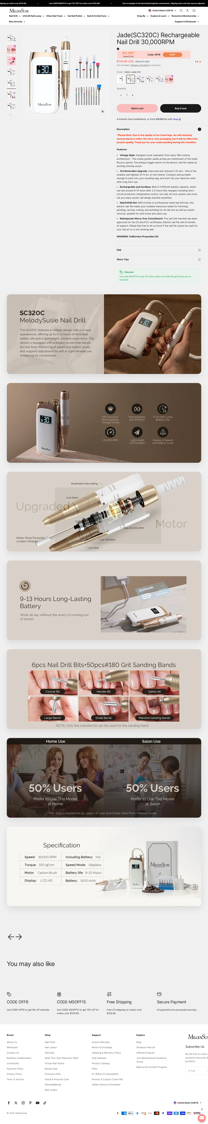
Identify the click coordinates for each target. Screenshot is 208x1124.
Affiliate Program (145, 1052)
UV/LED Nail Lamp (32, 16)
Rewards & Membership (184, 16)
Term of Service (15, 1079)
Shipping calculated (139, 65)
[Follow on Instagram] (23, 1103)
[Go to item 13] (11, 61)
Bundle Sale (51, 1068)
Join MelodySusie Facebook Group (151, 1060)
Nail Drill (13, 16)
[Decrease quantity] (121, 95)
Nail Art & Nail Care (96, 16)
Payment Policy (15, 1068)
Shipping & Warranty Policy (106, 1052)
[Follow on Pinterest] (30, 1103)
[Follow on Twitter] (16, 1103)
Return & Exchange (102, 1047)
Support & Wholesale (185, 21)
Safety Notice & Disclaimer (106, 1084)
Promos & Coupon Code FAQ (107, 1079)
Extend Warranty (101, 1042)
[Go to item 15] (11, 84)
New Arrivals (15, 21)
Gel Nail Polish (75, 16)
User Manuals (99, 1058)
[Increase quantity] (132, 95)
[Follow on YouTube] (37, 1103)
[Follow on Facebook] (9, 1103)
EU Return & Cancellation (105, 1074)
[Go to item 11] (11, 39)
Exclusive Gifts (53, 1074)
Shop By (141, 16)
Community (13, 1063)
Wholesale (12, 1047)
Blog (138, 1042)
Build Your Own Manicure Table (61, 1058)
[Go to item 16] (11, 95)
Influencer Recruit (145, 1047)
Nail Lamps (51, 1047)
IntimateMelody (53, 1084)
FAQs (94, 1068)
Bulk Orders (51, 1089)
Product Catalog (101, 1063)
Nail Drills (50, 1042)
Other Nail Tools (54, 16)
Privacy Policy (14, 1074)
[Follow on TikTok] (45, 1103)
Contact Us (13, 1052)
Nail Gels (49, 1052)
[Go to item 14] (11, 73)
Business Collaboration (19, 1058)
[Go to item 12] (11, 50)
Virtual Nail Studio (54, 1063)
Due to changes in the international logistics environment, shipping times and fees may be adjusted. (126, 3)
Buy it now (180, 108)
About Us (12, 1042)
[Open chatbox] (202, 1118)
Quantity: (121, 88)
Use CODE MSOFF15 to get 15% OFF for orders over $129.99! (37, 3)
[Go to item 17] (11, 106)
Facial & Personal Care (57, 1079)
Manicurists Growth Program (151, 1067)
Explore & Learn (159, 16)
